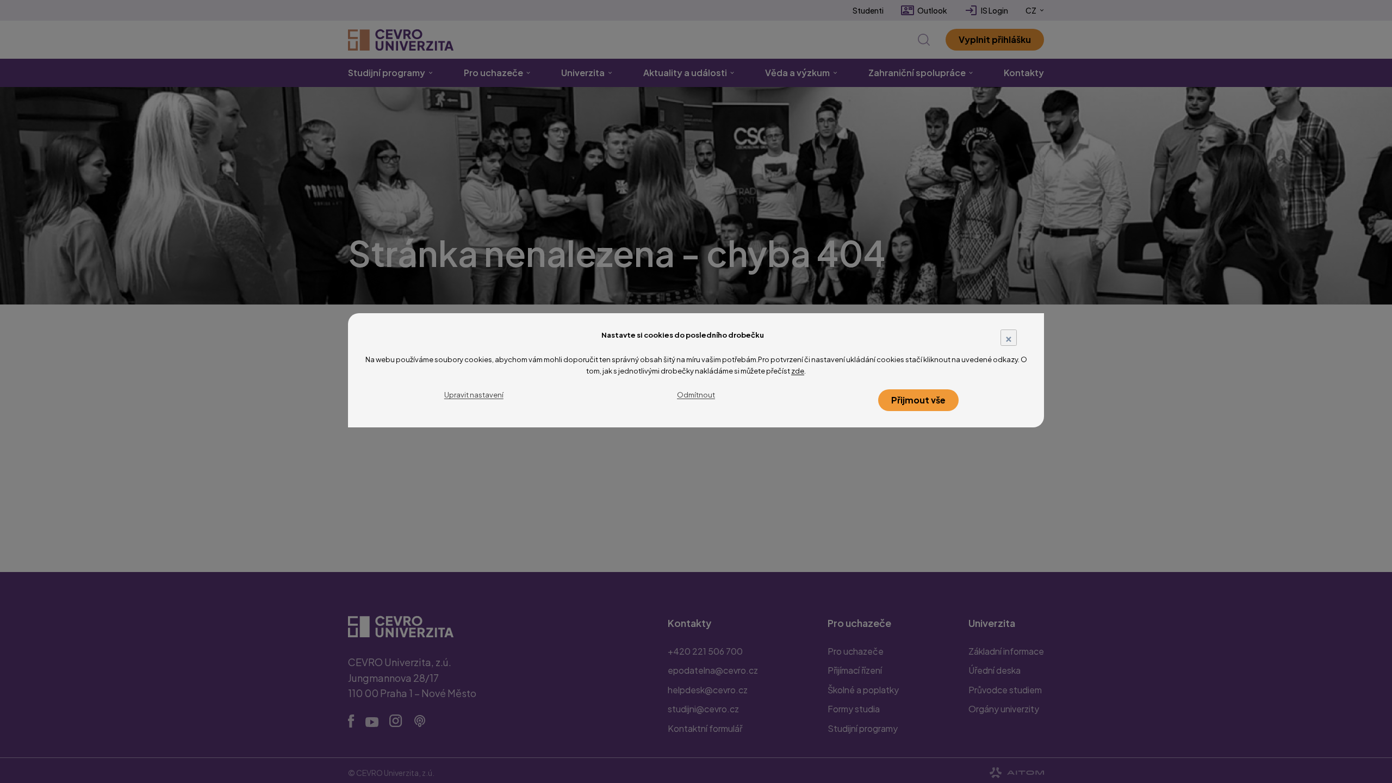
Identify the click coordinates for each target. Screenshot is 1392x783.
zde (797, 370)
